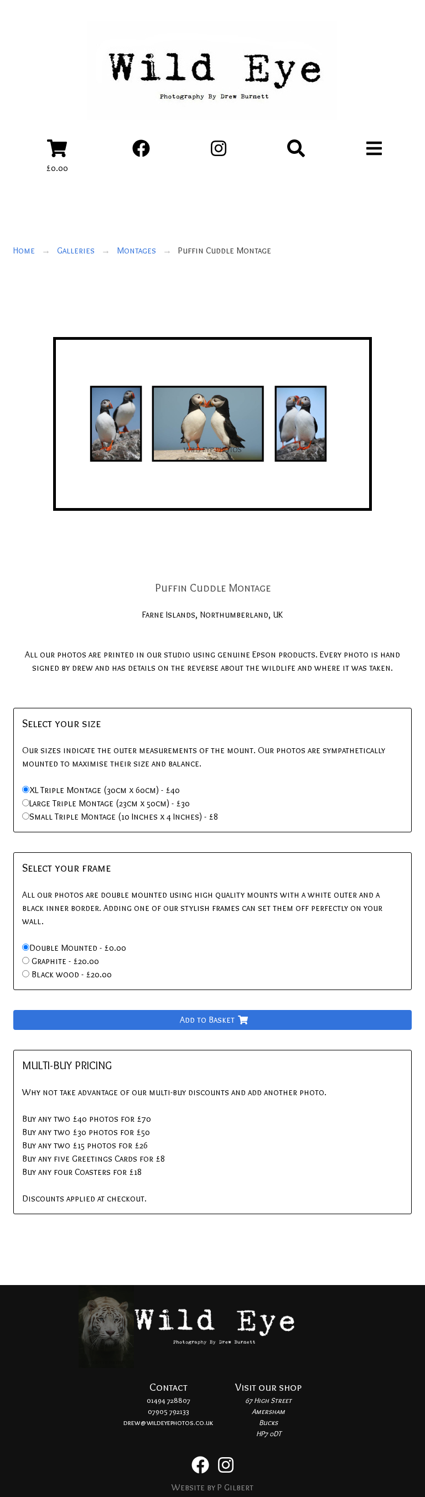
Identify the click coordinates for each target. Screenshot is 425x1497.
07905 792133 (168, 1411)
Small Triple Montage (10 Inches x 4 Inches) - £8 (123, 816)
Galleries (76, 250)
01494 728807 (168, 1400)
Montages (136, 250)
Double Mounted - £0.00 (77, 947)
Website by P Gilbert (212, 1487)
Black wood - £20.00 (72, 974)
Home (24, 250)
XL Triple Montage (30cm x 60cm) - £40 (104, 790)
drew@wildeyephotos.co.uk (168, 1422)
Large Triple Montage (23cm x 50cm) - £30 (109, 803)
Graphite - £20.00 (65, 961)
